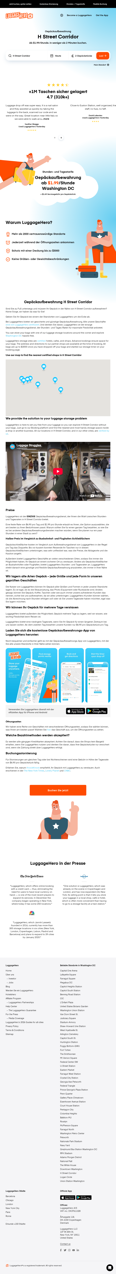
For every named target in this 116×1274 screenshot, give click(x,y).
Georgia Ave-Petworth (70, 1081)
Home (8, 970)
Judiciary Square (68, 1018)
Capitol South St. (68, 1038)
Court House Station (69, 1105)
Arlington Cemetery (69, 1034)
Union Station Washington (72, 1181)
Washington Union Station (72, 1010)
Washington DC (14, 335)
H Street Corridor (68, 1173)
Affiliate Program (13, 998)
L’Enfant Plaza (66, 1002)
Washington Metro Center (72, 1133)
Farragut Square (67, 978)
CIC (62, 998)
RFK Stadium (66, 1153)
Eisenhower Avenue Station (73, 1101)
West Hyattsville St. (69, 1030)
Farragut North (67, 1129)
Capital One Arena (68, 970)
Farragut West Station (70, 1073)
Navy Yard (65, 1145)
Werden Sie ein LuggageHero (19, 990)
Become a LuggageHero (79, 15)
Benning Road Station (70, 994)
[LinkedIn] (78, 1250)
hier (49, 729)
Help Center (11, 1006)
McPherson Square (69, 1125)
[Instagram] (69, 1250)
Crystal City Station (69, 1077)
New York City (12, 1208)
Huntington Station (69, 1042)
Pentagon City (66, 1109)
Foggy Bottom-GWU (70, 1046)
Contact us (65, 1243)
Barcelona (10, 1196)
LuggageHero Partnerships (21, 1002)
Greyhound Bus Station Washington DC (78, 1149)
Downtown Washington (71, 1169)
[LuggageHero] (19, 17)
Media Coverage (16, 1018)
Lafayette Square (68, 974)
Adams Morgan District (71, 1157)
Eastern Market (67, 1069)
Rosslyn (63, 1121)
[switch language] (62, 15)
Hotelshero (11, 994)
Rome (8, 1216)
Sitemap (9, 1034)
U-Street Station (67, 1065)
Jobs (11, 982)
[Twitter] (65, 1250)
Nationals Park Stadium (71, 1141)
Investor (12, 978)
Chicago (10, 1200)
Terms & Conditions (15, 1030)
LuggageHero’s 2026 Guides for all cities (24, 1022)
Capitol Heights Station (71, 986)
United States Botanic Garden (74, 1006)
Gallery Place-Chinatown (71, 1097)
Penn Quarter (66, 1093)
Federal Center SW (69, 1061)
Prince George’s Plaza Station (74, 1089)
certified (41, 340)
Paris (8, 1212)
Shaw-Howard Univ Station (73, 1026)
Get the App (102, 15)
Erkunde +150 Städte (15, 1223)
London (9, 1204)
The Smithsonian (68, 1053)
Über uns (10, 974)
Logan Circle (66, 1177)
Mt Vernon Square (68, 1057)
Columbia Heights (68, 1113)
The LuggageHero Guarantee (22, 1010)
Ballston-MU (65, 1117)
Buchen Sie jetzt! (58, 790)
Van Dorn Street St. (69, 1014)
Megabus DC (66, 982)
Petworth (64, 1137)
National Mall (66, 1161)
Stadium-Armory (68, 1022)
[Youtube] (73, 1250)
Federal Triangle (67, 1085)
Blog (8, 986)
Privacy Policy (12, 1026)
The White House (68, 1165)
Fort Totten (65, 1050)
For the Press (12, 1014)
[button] (55, 381)
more (46, 118)
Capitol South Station (70, 990)
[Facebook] (61, 1250)
